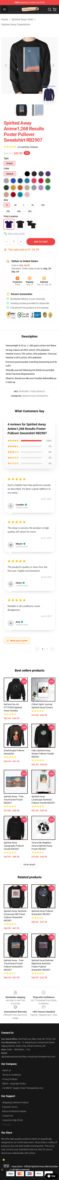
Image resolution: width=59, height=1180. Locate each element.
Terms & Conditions (11, 1074)
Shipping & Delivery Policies (15, 1102)
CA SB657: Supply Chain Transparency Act (22, 1088)
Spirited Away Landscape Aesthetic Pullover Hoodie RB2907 (43, 799)
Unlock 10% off (6, 1166)
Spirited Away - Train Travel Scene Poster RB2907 (14, 799)
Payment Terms (9, 1107)
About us (6, 1070)
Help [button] (53, 1176)
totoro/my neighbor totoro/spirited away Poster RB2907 (41, 845)
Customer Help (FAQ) (12, 1120)
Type (6, 158)
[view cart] (54, 9)
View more (29, 865)
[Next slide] (53, 65)
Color (6, 168)
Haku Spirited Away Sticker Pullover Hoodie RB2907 (42, 753)
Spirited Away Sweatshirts (15, 24)
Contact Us (7, 1115)
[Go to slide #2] (37, 110)
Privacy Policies (9, 1079)
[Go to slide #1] (21, 110)
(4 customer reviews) (28, 147)
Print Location (11, 216)
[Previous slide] (6, 65)
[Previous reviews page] (37, 649)
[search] (49, 9)
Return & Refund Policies (14, 1111)
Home (4, 19)
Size (6, 200)
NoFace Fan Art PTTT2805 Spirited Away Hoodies (13, 707)
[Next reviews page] (52, 649)
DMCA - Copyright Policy (14, 1083)
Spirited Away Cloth (22, 19)
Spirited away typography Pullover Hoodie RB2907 (14, 845)
